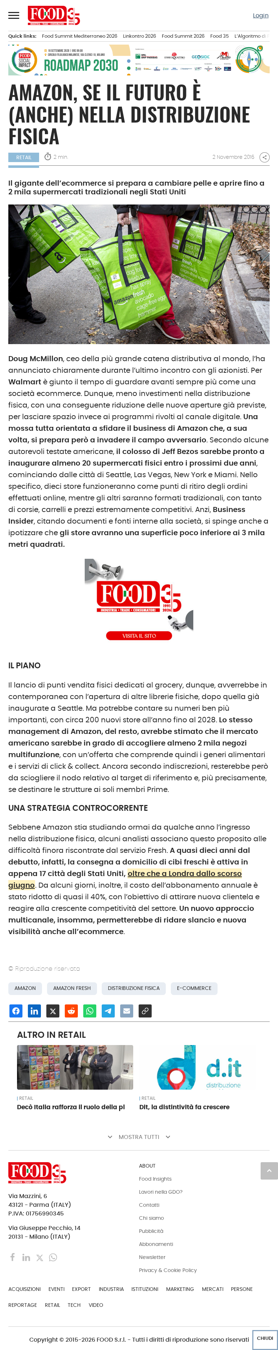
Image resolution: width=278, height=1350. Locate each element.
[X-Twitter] (40, 1257)
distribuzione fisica (134, 988)
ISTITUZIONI (144, 1289)
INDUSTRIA (111, 1289)
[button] (14, 15)
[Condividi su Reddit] (71, 1010)
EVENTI (56, 1289)
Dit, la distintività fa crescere (184, 1107)
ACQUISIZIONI (24, 1289)
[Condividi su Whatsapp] (89, 1010)
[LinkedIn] (27, 1257)
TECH (74, 1305)
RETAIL (23, 157)
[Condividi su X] (52, 1010)
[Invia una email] (126, 1010)
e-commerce (194, 988)
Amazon (25, 988)
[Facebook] (13, 1257)
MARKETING (180, 1289)
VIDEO (96, 1305)
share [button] (264, 157)
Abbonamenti (156, 1244)
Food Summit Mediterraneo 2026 (79, 36)
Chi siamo (151, 1218)
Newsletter (152, 1257)
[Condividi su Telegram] (108, 1010)
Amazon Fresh (72, 988)
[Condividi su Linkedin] (34, 1010)
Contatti (149, 1205)
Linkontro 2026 (139, 36)
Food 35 (219, 36)
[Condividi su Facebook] (15, 1010)
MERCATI (212, 1289)
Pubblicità (151, 1231)
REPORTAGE (22, 1305)
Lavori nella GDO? (160, 1192)
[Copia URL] (145, 1010)
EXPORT (81, 1289)
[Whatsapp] (53, 1257)
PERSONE (242, 1289)
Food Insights (155, 1178)
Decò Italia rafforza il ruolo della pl (71, 1107)
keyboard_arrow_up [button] (269, 1170)
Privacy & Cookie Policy (168, 1270)
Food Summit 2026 (183, 36)
